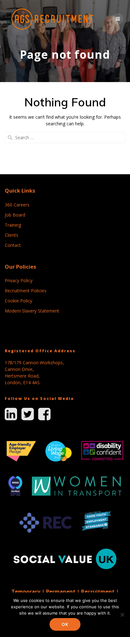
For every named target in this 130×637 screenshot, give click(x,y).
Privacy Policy (18, 280)
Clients (11, 235)
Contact (13, 245)
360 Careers (17, 205)
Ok (65, 624)
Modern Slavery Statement (32, 311)
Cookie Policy (18, 301)
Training (13, 225)
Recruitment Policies (25, 291)
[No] (122, 614)
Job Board (15, 215)
